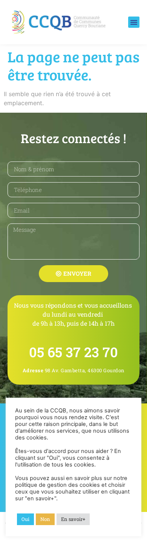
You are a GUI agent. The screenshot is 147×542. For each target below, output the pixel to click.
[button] (133, 22)
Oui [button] (25, 519)
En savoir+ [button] (73, 519)
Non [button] (45, 519)
